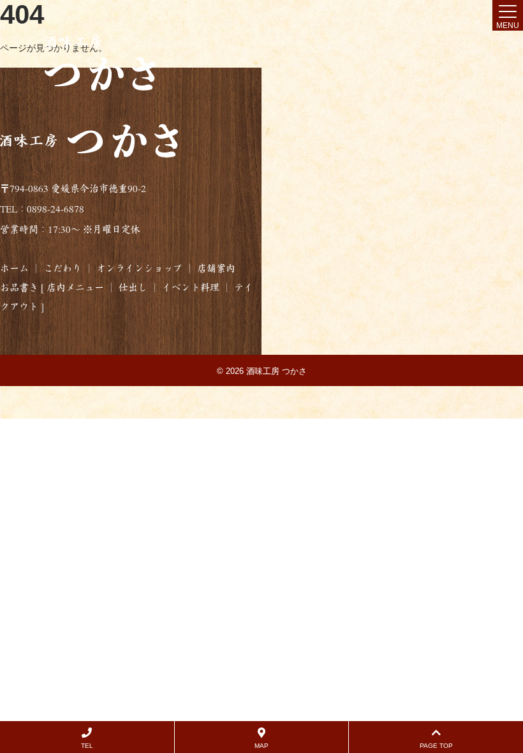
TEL (87, 745)
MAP (261, 745)
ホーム (14, 269)
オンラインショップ (139, 269)
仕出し (133, 288)
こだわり (62, 269)
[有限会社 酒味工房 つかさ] (100, 63)
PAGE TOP (436, 745)
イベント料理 (190, 288)
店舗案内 (215, 269)
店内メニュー (75, 288)
